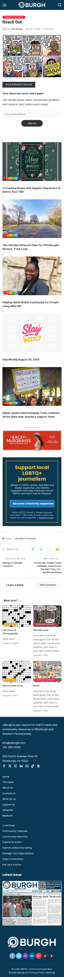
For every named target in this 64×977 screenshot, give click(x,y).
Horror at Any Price (12, 685)
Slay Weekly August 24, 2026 (20, 359)
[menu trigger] (5, 5)
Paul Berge (17, 29)
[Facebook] (33, 549)
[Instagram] (15, 766)
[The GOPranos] (47, 616)
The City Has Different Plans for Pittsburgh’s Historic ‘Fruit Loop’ (30, 247)
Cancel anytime (46, 517)
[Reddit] (49, 549)
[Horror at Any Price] (16, 671)
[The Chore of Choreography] (16, 616)
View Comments (48, 585)
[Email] (57, 549)
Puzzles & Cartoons (26, 538)
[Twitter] (41, 549)
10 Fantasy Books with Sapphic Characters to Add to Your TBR (31, 190)
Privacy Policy (37, 972)
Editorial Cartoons (14, 17)
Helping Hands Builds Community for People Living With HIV (30, 304)
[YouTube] (27, 766)
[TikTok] (32, 766)
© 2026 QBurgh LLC (19, 972)
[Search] (60, 5)
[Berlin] (47, 671)
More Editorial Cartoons (19, 84)
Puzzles (10, 624)
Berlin (36, 685)
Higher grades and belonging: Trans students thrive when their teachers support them (31, 414)
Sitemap (50, 972)
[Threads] (38, 766)
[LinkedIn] (21, 766)
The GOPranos (41, 630)
